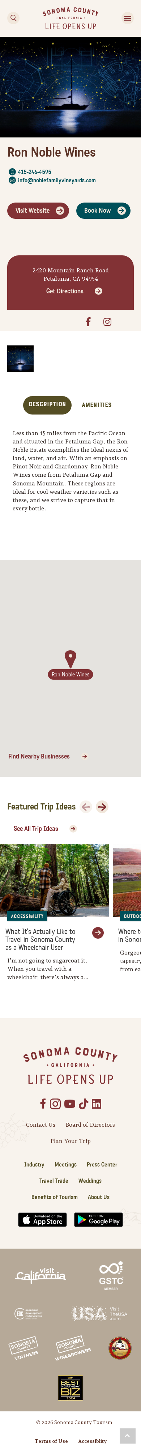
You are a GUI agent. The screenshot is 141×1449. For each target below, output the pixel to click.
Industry (34, 1164)
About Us (99, 1197)
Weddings (90, 1180)
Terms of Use (51, 1441)
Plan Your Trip (70, 1141)
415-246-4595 (34, 172)
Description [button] (47, 404)
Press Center (102, 1164)
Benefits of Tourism (54, 1197)
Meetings (66, 1164)
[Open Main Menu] (127, 18)
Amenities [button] (97, 405)
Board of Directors (90, 1124)
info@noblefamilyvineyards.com (57, 180)
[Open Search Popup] (13, 18)
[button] (128, 1436)
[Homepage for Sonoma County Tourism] (71, 17)
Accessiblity (92, 1441)
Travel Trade (53, 1180)
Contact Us (40, 1124)
